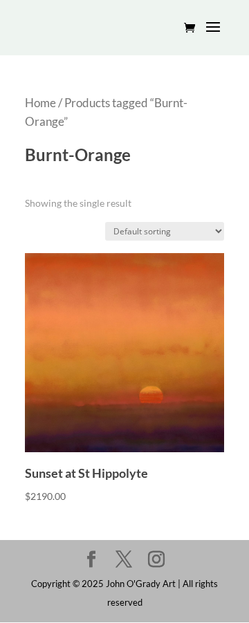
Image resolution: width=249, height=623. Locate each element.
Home (40, 103)
